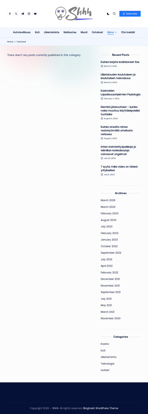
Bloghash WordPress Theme (100, 408)
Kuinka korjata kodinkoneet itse (120, 62)
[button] (130, 14)
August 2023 (108, 220)
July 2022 (106, 259)
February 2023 (109, 233)
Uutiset (105, 370)
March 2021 (107, 312)
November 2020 (111, 318)
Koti (103, 350)
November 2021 (110, 285)
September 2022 (111, 253)
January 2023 (109, 239)
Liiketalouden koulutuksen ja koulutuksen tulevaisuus (118, 76)
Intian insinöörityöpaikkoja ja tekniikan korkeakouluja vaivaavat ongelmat (118, 150)
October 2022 (109, 246)
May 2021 (106, 305)
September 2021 (111, 292)
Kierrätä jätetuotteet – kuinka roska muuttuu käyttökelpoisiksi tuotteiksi (120, 110)
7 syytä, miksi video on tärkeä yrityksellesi (119, 168)
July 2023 (106, 226)
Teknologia (107, 363)
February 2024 (110, 213)
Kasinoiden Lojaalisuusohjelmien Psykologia (120, 92)
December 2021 (110, 279)
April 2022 (107, 266)
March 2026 (108, 200)
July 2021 (106, 299)
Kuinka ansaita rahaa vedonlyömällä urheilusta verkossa (117, 130)
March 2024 (108, 207)
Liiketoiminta (108, 357)
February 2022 (109, 272)
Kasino (105, 344)
